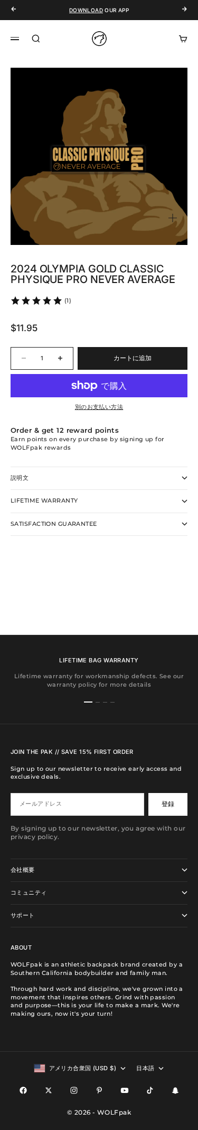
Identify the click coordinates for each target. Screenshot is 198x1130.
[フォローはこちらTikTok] (150, 1090)
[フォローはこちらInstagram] (74, 1090)
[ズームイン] (172, 218)
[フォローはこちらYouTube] (124, 1090)
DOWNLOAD (86, 10)
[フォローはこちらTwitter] (48, 1090)
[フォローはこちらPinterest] (99, 1090)
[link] (40, 300)
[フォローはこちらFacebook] (23, 1090)
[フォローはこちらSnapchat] (175, 1090)
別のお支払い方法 (99, 407)
